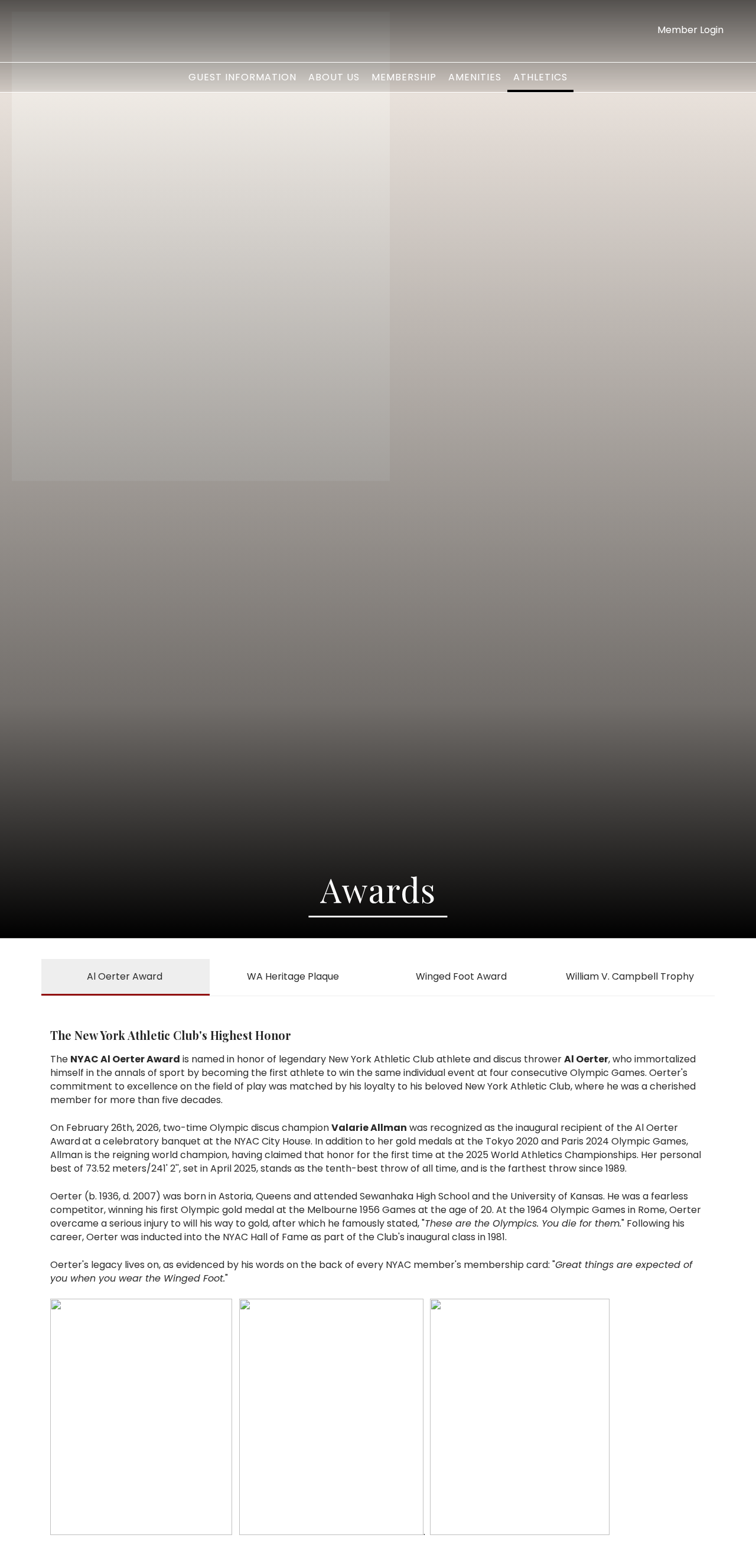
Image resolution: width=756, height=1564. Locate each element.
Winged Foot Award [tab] (461, 976)
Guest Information (242, 77)
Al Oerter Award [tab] (124, 976)
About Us (334, 77)
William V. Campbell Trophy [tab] (630, 976)
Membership (404, 77)
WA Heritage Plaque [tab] (293, 976)
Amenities (474, 77)
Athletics (540, 77)
